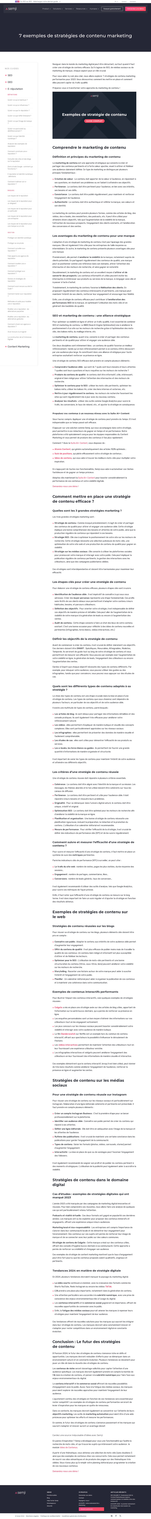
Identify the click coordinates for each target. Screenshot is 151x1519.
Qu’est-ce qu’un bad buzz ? (18, 100)
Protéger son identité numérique (19, 238)
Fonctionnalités (52, 1495)
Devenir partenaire (87, 1509)
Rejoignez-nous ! (84, 1500)
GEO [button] (10, 82)
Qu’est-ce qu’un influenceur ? (18, 105)
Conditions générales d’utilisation (74, 1516)
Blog (48, 1498)
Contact (124, 1)
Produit (45, 9)
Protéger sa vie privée (16, 243)
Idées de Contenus (68, 1447)
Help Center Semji (52, 1500)
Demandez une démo (135, 9)
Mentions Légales (32, 1516)
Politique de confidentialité (50, 1516)
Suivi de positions (63, 453)
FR (115, 1)
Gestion (11, 232)
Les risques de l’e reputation (18, 196)
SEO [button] (10, 75)
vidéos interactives (68, 1045)
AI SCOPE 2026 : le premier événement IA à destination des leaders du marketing (123, 1506)
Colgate (58, 1007)
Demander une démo (85, 1495)
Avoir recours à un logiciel (17, 332)
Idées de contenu (63, 458)
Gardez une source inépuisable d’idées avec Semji (77, 1435)
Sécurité (49, 1506)
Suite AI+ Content (79, 443)
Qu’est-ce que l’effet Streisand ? (19, 116)
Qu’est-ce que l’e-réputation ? (19, 110)
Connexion (133, 1)
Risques (11, 190)
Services (68, 9)
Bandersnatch (68, 1034)
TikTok (108, 1286)
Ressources (80, 9)
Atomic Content (63, 449)
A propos (93, 9)
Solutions (57, 9)
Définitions (12, 95)
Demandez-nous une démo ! (65, 486)
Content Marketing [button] (18, 346)
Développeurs (51, 1503)
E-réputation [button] (15, 88)
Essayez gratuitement (112, 9)
